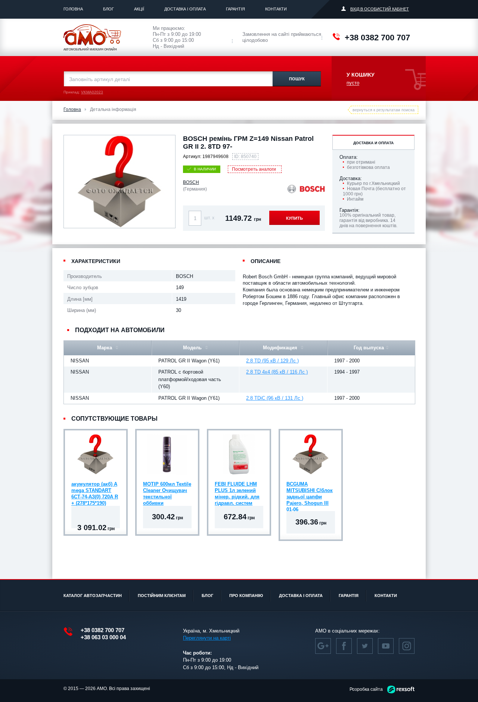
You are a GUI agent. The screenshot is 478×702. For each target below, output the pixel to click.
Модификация (281, 347)
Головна (73, 9)
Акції (139, 9)
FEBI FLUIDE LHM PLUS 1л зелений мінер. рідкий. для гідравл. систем (237, 491)
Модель (193, 347)
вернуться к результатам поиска (384, 110)
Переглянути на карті (207, 638)
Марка (105, 347)
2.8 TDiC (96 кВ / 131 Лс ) (274, 398)
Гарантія (235, 9)
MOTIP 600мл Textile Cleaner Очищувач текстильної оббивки (167, 491)
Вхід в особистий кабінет (379, 9)
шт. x (209, 218)
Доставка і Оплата (185, 9)
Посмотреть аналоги (254, 169)
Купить (294, 218)
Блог (108, 9)
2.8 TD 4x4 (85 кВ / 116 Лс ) (277, 372)
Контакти (276, 9)
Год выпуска (369, 347)
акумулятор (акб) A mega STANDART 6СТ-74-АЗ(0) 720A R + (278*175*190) (94, 491)
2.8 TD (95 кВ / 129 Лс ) (272, 361)
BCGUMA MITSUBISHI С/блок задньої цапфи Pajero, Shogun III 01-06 (309, 491)
